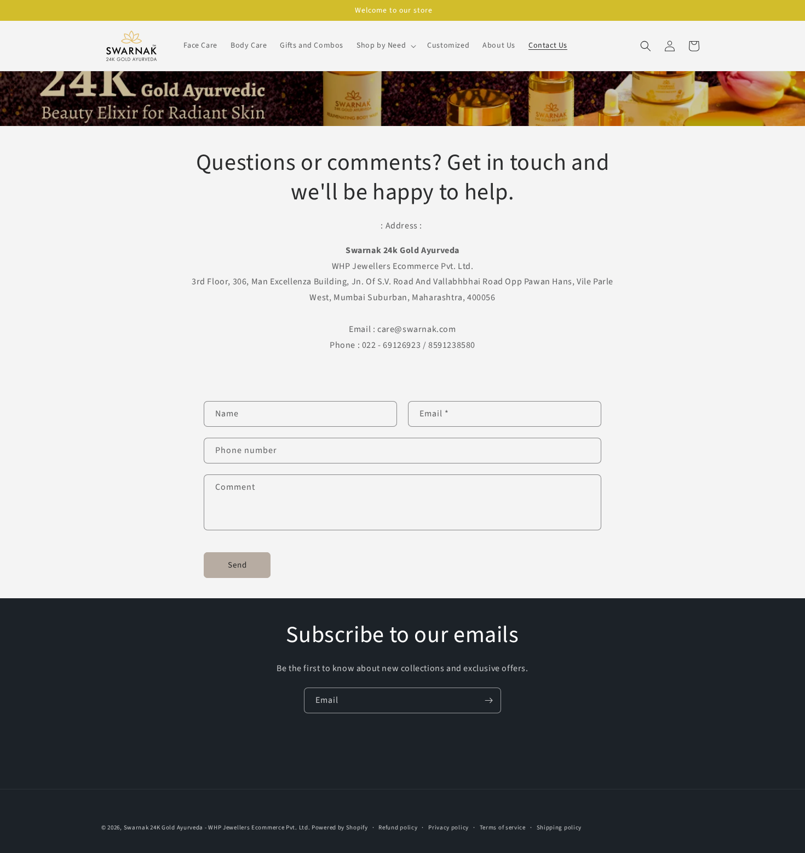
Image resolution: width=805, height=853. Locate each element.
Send (237, 565)
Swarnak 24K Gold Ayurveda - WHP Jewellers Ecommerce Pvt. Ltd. (217, 827)
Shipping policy (559, 827)
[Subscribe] (488, 700)
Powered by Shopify (340, 827)
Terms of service (503, 827)
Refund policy (397, 827)
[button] (385, 45)
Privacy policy (448, 827)
